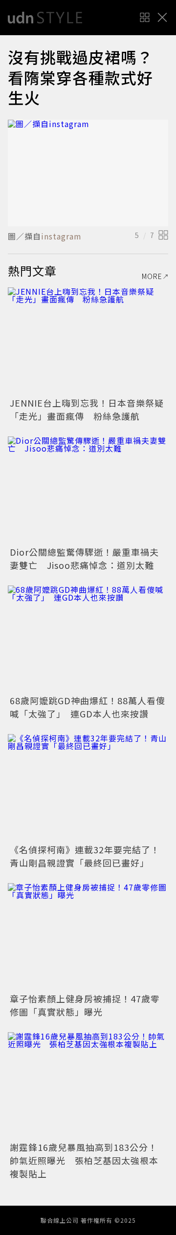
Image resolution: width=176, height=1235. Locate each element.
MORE (152, 276)
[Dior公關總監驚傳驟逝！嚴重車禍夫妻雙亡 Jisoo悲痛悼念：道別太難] (88, 489)
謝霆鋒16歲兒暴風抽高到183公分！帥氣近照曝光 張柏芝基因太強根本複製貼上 (84, 1160)
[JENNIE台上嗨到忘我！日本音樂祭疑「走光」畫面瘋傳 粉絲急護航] (88, 340)
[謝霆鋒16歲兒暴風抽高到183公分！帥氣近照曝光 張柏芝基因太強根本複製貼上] (88, 1085)
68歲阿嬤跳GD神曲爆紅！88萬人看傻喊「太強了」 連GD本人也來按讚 (87, 707)
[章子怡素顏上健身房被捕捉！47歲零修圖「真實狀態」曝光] (88, 936)
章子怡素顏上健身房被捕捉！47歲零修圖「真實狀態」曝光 (85, 1005)
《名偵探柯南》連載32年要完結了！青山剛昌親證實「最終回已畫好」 (85, 856)
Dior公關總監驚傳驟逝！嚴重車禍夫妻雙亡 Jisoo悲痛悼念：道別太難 (84, 558)
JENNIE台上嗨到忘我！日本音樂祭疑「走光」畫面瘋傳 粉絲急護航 (87, 409)
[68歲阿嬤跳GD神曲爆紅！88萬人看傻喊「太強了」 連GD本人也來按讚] (88, 639)
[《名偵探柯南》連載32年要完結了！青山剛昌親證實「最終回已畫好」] (88, 787)
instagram (61, 236)
